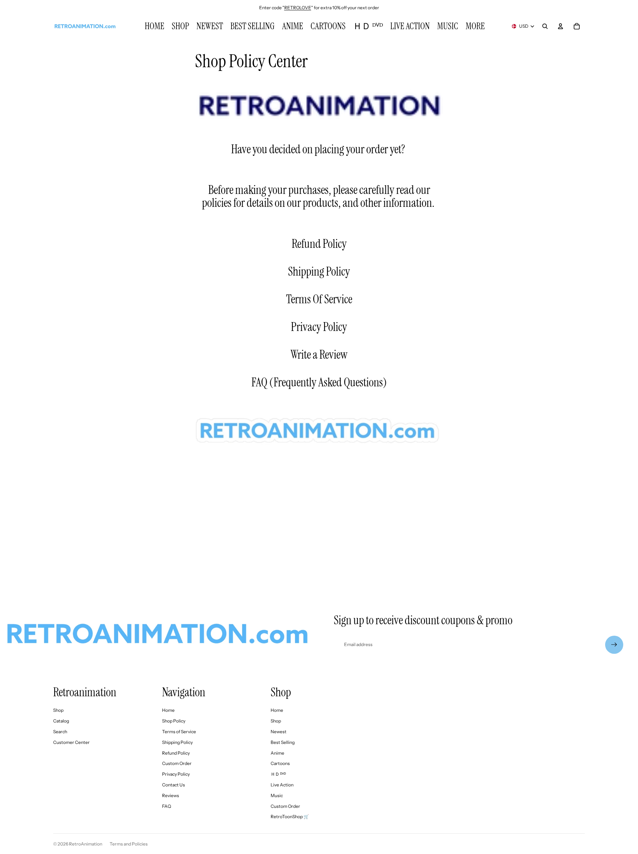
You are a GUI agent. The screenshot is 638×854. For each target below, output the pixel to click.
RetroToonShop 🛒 (290, 816)
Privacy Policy (319, 327)
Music (277, 795)
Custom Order (177, 763)
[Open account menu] (560, 26)
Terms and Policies (129, 844)
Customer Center (71, 742)
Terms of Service (179, 731)
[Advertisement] (319, 517)
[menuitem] (475, 26)
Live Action (282, 785)
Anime (277, 753)
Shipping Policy (319, 271)
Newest (279, 731)
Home (168, 710)
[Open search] (545, 26)
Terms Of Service (319, 299)
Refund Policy (319, 244)
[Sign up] (614, 645)
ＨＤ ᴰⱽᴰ (278, 774)
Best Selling (283, 742)
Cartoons (280, 763)
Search (60, 731)
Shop (58, 710)
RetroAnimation (85, 844)
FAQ (259, 382)
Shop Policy (173, 721)
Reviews (170, 795)
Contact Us (173, 785)
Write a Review (319, 354)
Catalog (61, 721)
